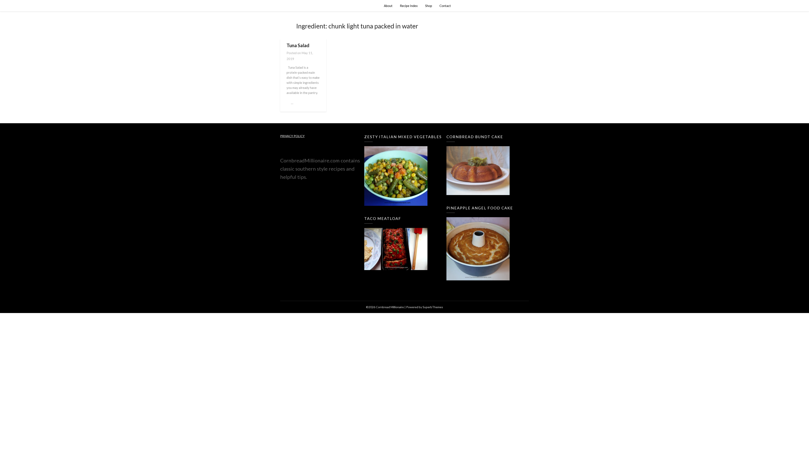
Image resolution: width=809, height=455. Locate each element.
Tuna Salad (298, 45)
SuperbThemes (433, 307)
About (388, 6)
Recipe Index (409, 6)
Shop (428, 6)
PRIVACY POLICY (292, 136)
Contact (445, 6)
